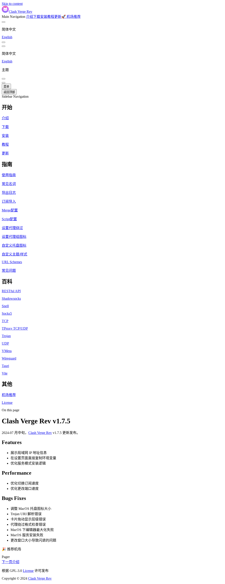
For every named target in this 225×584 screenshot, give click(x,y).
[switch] (3, 42)
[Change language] (3, 22)
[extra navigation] (3, 46)
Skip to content (12, 4)
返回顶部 (9, 92)
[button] (112, 107)
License (28, 571)
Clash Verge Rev (40, 433)
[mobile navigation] (3, 82)
